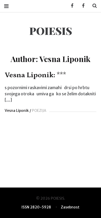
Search (93, 5)
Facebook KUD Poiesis (70, 5)
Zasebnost (70, 207)
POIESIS (50, 30)
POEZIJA (39, 110)
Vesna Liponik (17, 110)
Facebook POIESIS (81, 5)
